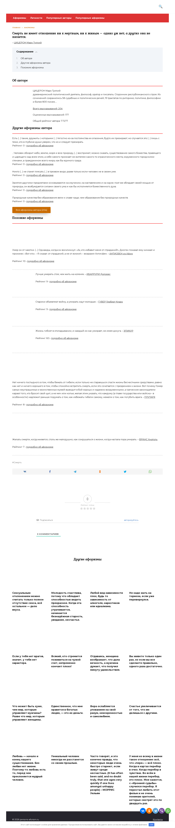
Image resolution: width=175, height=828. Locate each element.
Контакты (158, 819)
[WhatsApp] (168, 811)
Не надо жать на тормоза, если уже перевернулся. (141, 596)
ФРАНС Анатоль (148, 439)
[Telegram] (155, 811)
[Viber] (162, 811)
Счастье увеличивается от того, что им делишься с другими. (145, 709)
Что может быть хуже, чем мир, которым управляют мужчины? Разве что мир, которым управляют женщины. (28, 713)
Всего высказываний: (47, 108)
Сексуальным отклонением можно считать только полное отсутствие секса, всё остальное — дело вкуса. (28, 601)
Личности (36, 18)
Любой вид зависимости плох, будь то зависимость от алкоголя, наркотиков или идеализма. (106, 599)
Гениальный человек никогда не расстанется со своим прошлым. (67, 759)
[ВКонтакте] (143, 811)
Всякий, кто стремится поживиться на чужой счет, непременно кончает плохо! (66, 661)
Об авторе (26, 58)
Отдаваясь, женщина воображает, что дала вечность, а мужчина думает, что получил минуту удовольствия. (105, 663)
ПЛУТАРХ (149, 397)
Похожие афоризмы (32, 67)
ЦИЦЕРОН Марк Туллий (28, 42)
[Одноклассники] (149, 811)
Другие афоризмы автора (35, 63)
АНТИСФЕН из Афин (121, 253)
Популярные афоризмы (90, 18)
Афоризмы (19, 18)
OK (151, 824)
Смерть (17, 462)
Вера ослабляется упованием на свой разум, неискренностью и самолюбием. (106, 711)
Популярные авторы (59, 18)
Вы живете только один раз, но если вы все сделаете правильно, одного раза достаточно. (146, 661)
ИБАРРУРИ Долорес (98, 274)
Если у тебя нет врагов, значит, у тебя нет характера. (28, 659)
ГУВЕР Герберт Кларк (110, 301)
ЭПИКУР (128, 331)
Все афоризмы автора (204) (31, 210)
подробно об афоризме (39, 145)
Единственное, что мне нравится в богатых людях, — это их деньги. (67, 709)
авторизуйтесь (130, 520)
